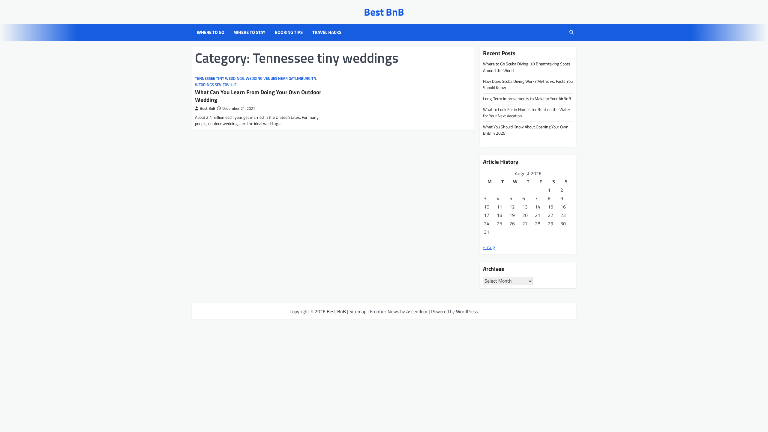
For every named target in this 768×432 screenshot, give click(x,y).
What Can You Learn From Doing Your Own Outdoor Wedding (258, 96)
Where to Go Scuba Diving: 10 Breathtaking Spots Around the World (526, 67)
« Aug (489, 247)
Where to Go (210, 32)
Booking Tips (289, 32)
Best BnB (384, 12)
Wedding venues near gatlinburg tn (281, 78)
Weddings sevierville (215, 84)
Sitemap (358, 311)
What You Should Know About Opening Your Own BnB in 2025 (525, 130)
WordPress (467, 311)
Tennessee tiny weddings (219, 78)
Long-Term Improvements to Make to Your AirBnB (527, 98)
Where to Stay (249, 32)
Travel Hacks (326, 32)
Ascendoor (417, 311)
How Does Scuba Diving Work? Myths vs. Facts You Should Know (528, 84)
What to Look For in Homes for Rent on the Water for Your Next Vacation (526, 112)
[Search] (571, 32)
